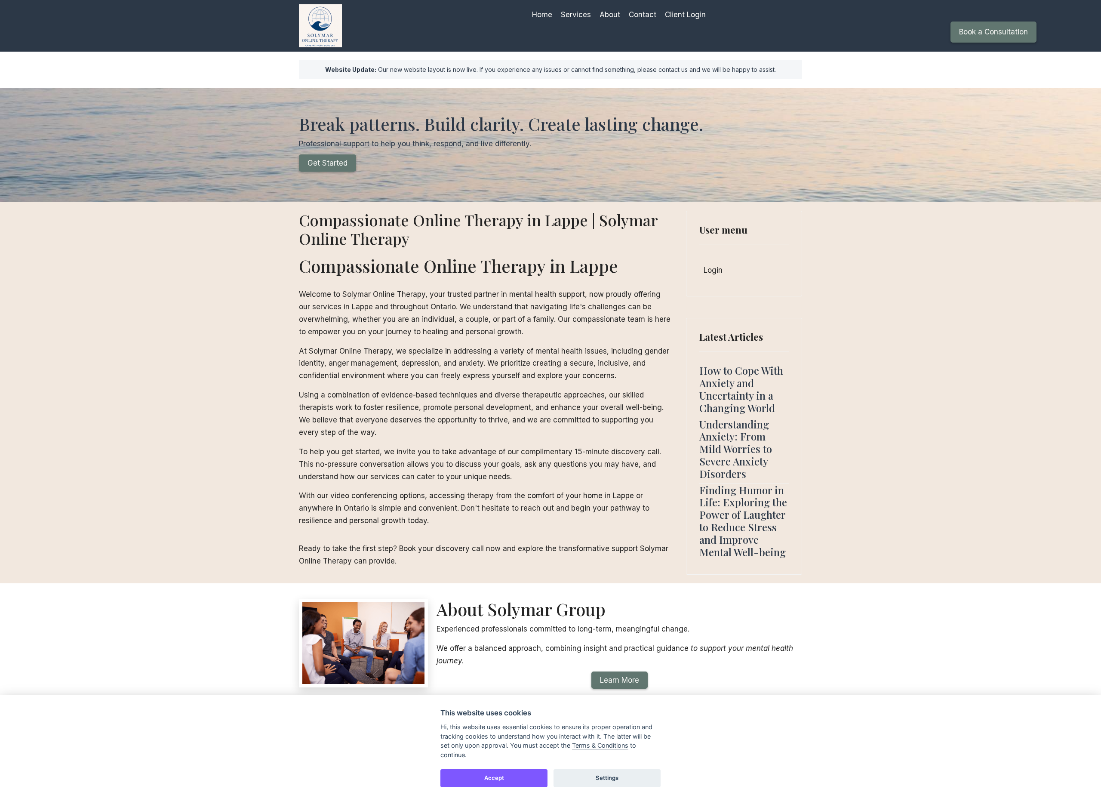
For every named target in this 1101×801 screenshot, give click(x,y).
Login (713, 270)
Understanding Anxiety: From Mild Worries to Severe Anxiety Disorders (735, 449)
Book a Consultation (993, 32)
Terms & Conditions (600, 745)
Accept (494, 777)
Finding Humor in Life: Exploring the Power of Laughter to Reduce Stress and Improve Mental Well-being (743, 521)
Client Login (685, 14)
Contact (642, 14)
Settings (607, 777)
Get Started (328, 163)
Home (542, 14)
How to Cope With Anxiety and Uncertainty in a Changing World (741, 389)
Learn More (619, 680)
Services (576, 14)
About (610, 14)
